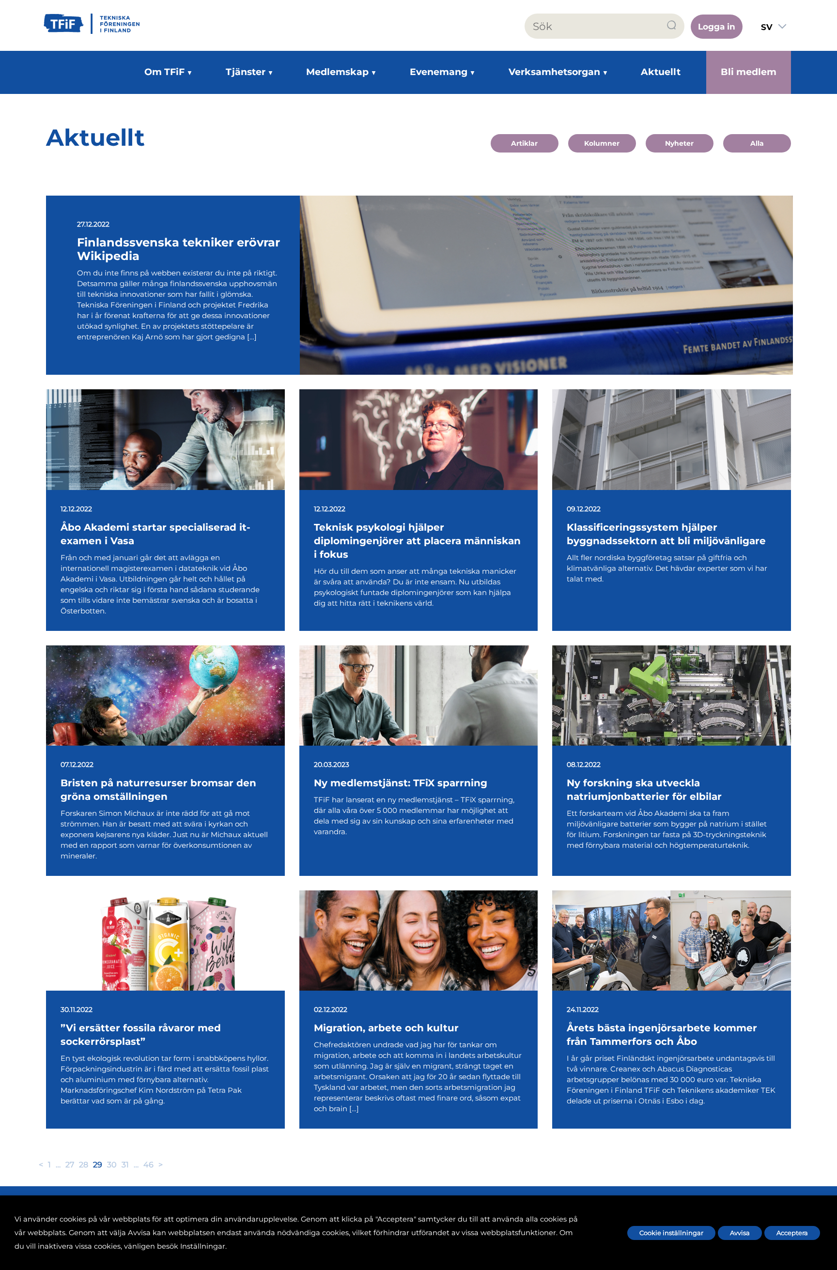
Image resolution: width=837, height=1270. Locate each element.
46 (148, 1164)
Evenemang (438, 71)
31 (125, 1164)
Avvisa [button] (740, 1233)
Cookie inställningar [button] (671, 1233)
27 (69, 1164)
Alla (757, 143)
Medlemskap (337, 71)
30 (112, 1164)
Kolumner (602, 143)
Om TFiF (164, 71)
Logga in (716, 26)
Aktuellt (661, 71)
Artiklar (524, 143)
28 (83, 1164)
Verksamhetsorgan (554, 71)
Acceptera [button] (792, 1233)
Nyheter (679, 143)
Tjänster (245, 71)
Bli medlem (748, 71)
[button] (672, 25)
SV (767, 27)
